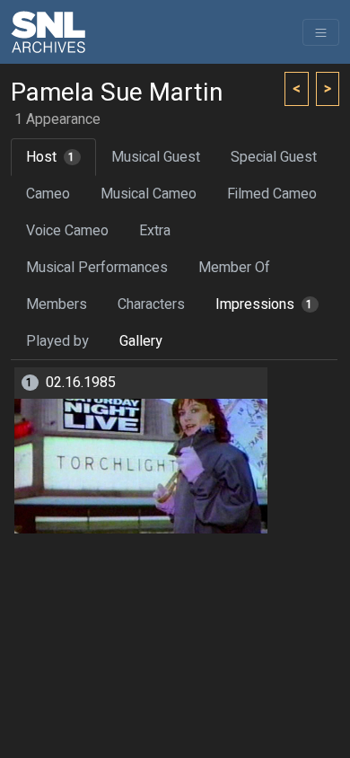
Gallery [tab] (140, 341)
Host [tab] (50, 157)
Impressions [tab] (264, 304)
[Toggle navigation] (320, 32)
